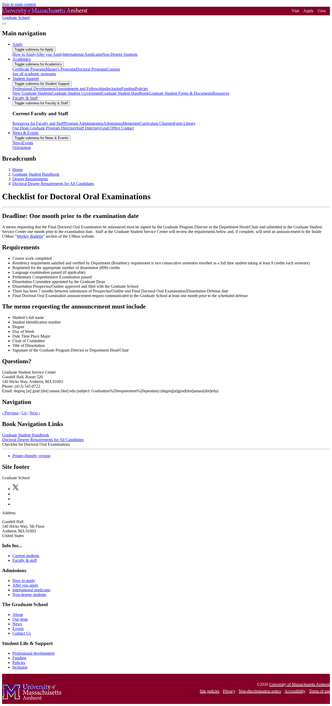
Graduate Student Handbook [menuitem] (125, 93)
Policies (18, 662)
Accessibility (295, 691)
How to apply (23, 580)
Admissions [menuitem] (112, 123)
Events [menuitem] (27, 143)
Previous (10, 413)
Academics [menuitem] (21, 59)
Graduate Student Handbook (35, 174)
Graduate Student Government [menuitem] (77, 93)
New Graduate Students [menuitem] (32, 93)
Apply (308, 11)
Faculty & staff (24, 560)
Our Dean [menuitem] (20, 128)
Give (322, 11)
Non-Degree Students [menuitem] (119, 54)
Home (17, 169)
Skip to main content (19, 4)
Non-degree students (29, 594)
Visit (295, 11)
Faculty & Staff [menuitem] (25, 98)
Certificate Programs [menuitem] (29, 69)
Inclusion (19, 667)
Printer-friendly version (31, 456)
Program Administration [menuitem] (83, 123)
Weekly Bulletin (30, 236)
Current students (25, 555)
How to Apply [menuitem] (24, 54)
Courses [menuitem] (113, 69)
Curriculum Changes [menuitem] (157, 123)
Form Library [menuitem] (185, 123)
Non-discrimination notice (260, 691)
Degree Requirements (30, 179)
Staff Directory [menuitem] (88, 128)
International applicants (31, 590)
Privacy (229, 691)
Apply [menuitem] (17, 44)
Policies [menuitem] (141, 88)
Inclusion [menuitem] (113, 88)
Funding (19, 658)
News (17, 624)
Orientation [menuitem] (21, 147)
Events (18, 628)
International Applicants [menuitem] (82, 54)
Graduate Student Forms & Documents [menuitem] (180, 93)
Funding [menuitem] (128, 88)
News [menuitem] (17, 143)
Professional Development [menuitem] (34, 88)
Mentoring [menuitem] (131, 123)
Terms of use (319, 691)
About (17, 614)
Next (35, 413)
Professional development (33, 653)
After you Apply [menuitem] (49, 54)
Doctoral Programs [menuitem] (91, 69)
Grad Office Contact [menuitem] (117, 128)
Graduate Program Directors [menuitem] (52, 128)
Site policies (209, 691)
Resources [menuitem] (220, 93)
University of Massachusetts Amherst (299, 684)
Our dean (20, 619)
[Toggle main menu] (4, 23)
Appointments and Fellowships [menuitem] (81, 88)
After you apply (25, 585)
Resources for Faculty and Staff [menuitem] (38, 123)
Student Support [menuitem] (25, 78)
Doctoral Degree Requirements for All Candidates (53, 183)
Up (24, 413)
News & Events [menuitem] (25, 133)
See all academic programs (34, 74)
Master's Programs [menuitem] (61, 69)
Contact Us (21, 633)
